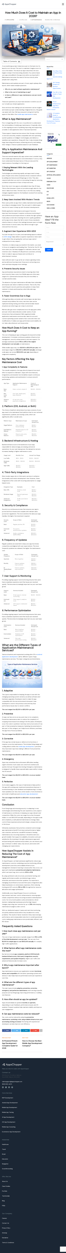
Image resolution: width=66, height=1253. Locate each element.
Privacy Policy (6, 1228)
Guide (48, 185)
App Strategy (51, 171)
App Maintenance (37, 20)
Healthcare (50, 188)
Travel (4, 1149)
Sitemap (4, 1233)
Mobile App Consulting (8, 1127)
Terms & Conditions (8, 1242)
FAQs (3, 1205)
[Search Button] (62, 59)
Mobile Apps (50, 198)
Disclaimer (5, 1238)
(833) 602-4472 (7, 1084)
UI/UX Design (50, 205)
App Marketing (51, 168)
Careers (4, 1218)
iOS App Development (8, 1122)
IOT (48, 195)
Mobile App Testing (8, 1112)
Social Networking (7, 1169)
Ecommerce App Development (11, 1132)
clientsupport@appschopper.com (12, 1081)
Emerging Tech (51, 181)
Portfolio (4, 1191)
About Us (5, 1181)
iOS (48, 191)
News (48, 201)
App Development (52, 161)
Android (49, 158)
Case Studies (6, 1186)
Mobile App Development (9, 1107)
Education (5, 1159)
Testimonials (6, 1196)
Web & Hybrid (51, 208)
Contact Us (5, 1223)
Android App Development (10, 1103)
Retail (3, 1154)
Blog (3, 1201)
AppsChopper (10, 20)
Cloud (49, 178)
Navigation (5, 1164)
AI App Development (8, 1117)
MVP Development (7, 1098)
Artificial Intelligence (54, 175)
